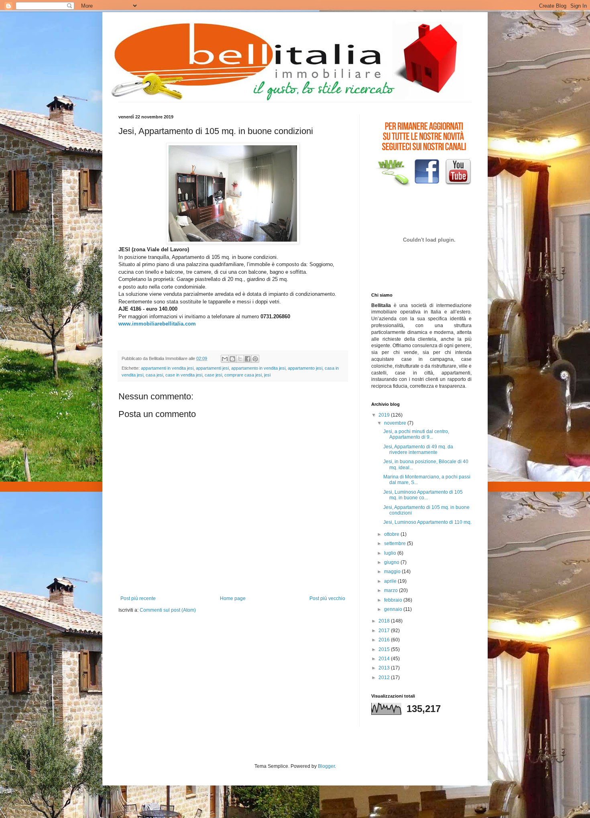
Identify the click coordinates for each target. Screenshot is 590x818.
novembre (395, 423)
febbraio (393, 600)
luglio (390, 553)
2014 (384, 658)
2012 (384, 677)
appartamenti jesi (212, 368)
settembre (395, 543)
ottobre (392, 534)
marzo (391, 590)
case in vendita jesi (183, 374)
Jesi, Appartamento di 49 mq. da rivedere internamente (418, 449)
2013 (384, 668)
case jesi (213, 374)
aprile (391, 581)
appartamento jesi (305, 368)
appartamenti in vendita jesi (167, 368)
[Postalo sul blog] (232, 359)
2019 (384, 415)
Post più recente (138, 598)
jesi (267, 374)
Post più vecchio (327, 598)
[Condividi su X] (240, 359)
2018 (384, 621)
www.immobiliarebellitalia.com (157, 324)
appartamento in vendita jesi (258, 368)
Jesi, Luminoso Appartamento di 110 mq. (427, 522)
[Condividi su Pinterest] (255, 359)
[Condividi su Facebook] (248, 359)
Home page (233, 598)
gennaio (393, 609)
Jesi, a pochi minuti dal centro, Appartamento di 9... (416, 434)
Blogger (326, 766)
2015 (384, 649)
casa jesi (154, 374)
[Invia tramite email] (225, 359)
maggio (393, 571)
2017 (384, 630)
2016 (384, 640)
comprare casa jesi (243, 374)
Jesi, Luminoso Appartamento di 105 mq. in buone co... (423, 495)
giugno (392, 562)
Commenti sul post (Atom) (168, 610)
